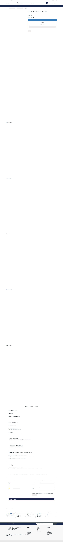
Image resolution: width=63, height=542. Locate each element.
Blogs (21, 5)
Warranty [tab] (26, 406)
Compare (38, 529)
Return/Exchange (29, 532)
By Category (13, 5)
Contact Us (30, 5)
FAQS (24, 5)
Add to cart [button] (15, 517)
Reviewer (27, 5)
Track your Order (49, 531)
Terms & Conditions (49, 533)
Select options (25, 516)
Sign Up (55, 523)
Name (33, 488)
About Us (10, 5)
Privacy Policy (48, 534)
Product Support (29, 533)
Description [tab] (31, 406)
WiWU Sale (18, 5)
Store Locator (49, 0)
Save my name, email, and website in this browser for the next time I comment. (43, 493)
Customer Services (29, 531)
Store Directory (39, 531)
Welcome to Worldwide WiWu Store (10, 0)
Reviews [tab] (36, 406)
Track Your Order (55, 0)
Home (7, 5)
